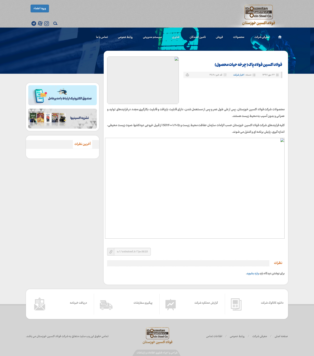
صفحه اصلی (281, 336)
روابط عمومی (125, 37)
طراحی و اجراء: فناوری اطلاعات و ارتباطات (157, 352)
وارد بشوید (253, 273)
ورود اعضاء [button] (40, 8)
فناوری (176, 37)
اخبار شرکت (238, 75)
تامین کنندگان (198, 37)
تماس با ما (102, 37)
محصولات (238, 37)
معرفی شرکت (261, 37)
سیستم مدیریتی (152, 37)
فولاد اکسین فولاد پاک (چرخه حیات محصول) (248, 65)
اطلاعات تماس (214, 336)
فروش (219, 37)
